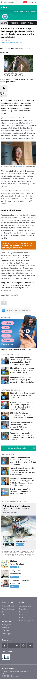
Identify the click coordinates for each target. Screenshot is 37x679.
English (4, 673)
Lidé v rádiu (23, 612)
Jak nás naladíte (25, 606)
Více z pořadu (8, 455)
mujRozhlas (5, 317)
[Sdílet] (5, 95)
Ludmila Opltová (21, 166)
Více (31, 23)
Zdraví (4, 23)
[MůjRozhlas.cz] (4, 53)
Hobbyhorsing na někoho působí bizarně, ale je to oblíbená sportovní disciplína (22, 380)
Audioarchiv (24, 11)
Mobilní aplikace (8, 634)
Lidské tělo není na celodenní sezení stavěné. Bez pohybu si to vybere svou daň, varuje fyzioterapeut (18, 245)
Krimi (5, 327)
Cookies (4, 671)
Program (15, 11)
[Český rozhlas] (7, 2)
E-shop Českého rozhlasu (14, 501)
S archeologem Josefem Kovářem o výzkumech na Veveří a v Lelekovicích (20, 491)
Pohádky (6, 332)
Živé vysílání (7, 340)
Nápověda (23, 609)
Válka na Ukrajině (8, 606)
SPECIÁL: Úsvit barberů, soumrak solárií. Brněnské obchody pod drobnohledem (21, 415)
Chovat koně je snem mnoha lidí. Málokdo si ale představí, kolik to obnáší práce (22, 370)
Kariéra (21, 615)
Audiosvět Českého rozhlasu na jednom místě (16, 349)
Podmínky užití (24, 671)
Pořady (23, 23)
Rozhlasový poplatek (27, 621)
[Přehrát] (3, 88)
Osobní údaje (13, 671)
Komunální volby (8, 609)
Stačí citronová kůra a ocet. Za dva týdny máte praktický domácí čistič (23, 395)
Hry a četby (7, 323)
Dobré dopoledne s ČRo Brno (12, 43)
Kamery (33, 11)
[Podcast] (2, 95)
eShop (4, 615)
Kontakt (22, 618)
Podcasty (5, 631)
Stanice (4, 612)
